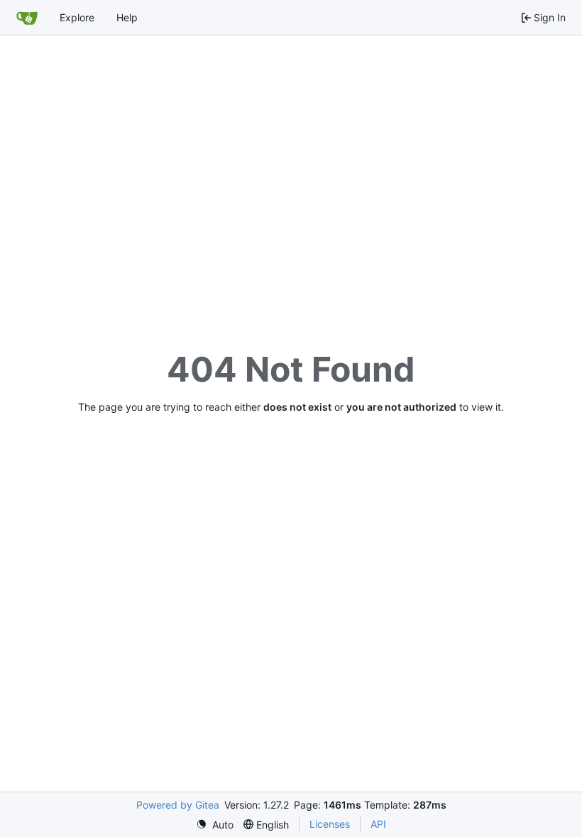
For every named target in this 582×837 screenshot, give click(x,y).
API (378, 824)
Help (127, 17)
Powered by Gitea (177, 805)
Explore (77, 17)
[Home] (27, 18)
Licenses (329, 824)
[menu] (215, 825)
